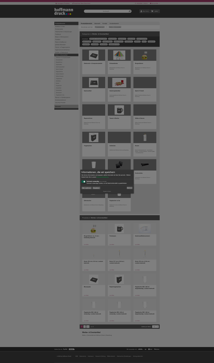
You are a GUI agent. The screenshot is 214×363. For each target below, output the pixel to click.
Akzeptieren (96, 188)
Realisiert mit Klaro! (107, 191)
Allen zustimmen (86, 188)
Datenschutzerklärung (102, 177)
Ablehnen (129, 188)
